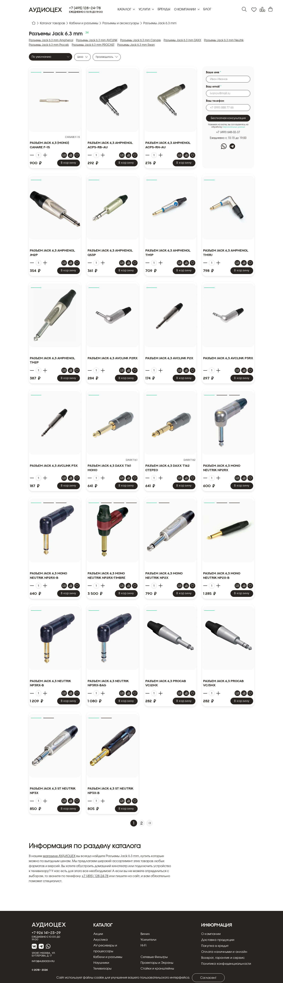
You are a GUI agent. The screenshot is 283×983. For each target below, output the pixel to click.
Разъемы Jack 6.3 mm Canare (140, 40)
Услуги (145, 9)
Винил (145, 934)
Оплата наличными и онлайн (224, 951)
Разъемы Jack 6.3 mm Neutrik (224, 40)
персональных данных (234, 127)
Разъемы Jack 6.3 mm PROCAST (93, 45)
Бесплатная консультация (228, 118)
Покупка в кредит (215, 945)
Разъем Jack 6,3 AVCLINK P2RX (113, 358)
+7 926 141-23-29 (46, 933)
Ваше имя (213, 72)
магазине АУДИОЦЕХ (59, 856)
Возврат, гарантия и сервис (223, 957)
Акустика (100, 939)
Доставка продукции (217, 939)
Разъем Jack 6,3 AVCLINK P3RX (228, 358)
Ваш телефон (215, 101)
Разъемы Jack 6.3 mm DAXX (182, 40)
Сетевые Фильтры (154, 957)
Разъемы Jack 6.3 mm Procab (49, 45)
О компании (185, 9)
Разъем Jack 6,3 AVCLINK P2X (169, 358)
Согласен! (208, 977)
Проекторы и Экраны (157, 962)
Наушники (101, 962)
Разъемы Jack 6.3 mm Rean (136, 45)
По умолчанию (41, 57)
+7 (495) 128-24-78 (85, 8)
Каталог (125, 9)
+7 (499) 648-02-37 (228, 132)
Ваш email (213, 86)
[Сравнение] (262, 9)
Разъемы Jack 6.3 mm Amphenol (51, 40)
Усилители (148, 939)
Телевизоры (102, 968)
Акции (98, 934)
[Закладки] (253, 9)
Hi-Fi (143, 945)
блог (207, 9)
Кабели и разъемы (107, 957)
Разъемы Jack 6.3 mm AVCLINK (96, 40)
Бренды (164, 9)
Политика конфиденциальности (226, 963)
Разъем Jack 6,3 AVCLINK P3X (54, 465)
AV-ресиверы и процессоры (105, 948)
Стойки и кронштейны (157, 968)
